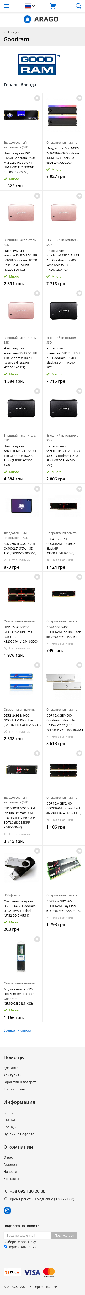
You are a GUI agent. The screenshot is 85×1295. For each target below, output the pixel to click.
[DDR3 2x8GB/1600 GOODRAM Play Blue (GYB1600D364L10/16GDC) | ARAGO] (21, 682)
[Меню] (10, 6)
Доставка (11, 1068)
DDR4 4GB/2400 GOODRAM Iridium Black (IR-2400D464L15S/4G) (63, 632)
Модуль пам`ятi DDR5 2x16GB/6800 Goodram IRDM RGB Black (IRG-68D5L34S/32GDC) (62, 155)
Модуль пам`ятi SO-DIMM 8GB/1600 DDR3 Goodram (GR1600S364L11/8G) (19, 996)
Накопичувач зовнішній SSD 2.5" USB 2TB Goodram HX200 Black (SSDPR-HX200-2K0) (63, 357)
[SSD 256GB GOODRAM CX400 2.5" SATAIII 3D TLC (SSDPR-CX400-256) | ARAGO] (21, 506)
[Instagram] (7, 1210)
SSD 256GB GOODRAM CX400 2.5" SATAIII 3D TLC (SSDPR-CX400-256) (20, 548)
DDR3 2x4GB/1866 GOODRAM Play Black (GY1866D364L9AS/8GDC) (63, 906)
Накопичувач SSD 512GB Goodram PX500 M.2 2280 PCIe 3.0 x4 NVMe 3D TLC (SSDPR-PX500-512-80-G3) (20, 162)
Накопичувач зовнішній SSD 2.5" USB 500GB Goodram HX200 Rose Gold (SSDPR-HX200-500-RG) (20, 260)
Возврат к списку (17, 1030)
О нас (8, 1157)
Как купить (12, 1075)
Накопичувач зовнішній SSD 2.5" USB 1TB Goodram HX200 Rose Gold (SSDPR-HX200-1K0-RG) (20, 357)
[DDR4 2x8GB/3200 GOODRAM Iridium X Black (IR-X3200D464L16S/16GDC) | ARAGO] (21, 594)
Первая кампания (22, 1246)
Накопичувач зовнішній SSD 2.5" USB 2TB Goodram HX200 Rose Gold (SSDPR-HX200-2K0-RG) (63, 260)
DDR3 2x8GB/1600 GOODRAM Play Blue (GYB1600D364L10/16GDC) (21, 720)
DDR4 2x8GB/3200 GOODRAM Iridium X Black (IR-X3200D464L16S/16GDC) (21, 634)
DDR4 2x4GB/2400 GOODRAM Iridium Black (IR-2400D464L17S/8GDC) (63, 808)
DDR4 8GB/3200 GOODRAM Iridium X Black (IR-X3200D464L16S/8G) (60, 546)
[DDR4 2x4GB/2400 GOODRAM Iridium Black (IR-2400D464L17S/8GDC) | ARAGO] (63, 770)
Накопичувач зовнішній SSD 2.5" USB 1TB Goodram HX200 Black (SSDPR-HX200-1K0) (20, 455)
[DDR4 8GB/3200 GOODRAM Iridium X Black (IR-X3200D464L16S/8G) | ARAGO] (63, 506)
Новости (10, 1171)
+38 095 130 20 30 (27, 1191)
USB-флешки (13, 895)
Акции (9, 1112)
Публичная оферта (19, 1134)
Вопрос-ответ (15, 1089)
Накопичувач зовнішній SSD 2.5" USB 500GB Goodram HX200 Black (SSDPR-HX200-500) (63, 455)
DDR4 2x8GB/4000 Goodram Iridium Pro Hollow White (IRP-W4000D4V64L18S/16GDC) (63, 722)
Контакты (11, 1178)
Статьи (9, 1120)
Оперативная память (61, 142)
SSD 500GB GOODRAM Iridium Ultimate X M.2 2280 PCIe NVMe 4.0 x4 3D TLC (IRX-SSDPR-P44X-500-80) (20, 817)
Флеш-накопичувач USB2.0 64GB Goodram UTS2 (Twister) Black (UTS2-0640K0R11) (20, 908)
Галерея (10, 1164)
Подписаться (64, 1235)
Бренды (13, 32)
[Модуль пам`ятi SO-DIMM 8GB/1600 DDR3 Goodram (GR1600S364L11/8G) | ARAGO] (21, 956)
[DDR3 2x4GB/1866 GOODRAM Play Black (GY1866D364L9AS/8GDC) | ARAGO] (63, 868)
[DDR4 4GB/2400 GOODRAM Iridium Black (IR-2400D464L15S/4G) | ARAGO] (63, 594)
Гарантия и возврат (20, 1082)
